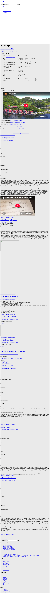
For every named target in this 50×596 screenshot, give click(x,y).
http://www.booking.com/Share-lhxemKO (21, 133)
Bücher (4, 576)
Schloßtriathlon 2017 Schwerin (10, 317)
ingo (16, 51)
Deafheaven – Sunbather (8, 368)
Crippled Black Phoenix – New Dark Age (31, 555)
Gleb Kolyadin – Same (7, 138)
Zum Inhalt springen (4, 6)
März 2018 (5, 562)
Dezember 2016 (6, 569)
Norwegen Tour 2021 (7, 49)
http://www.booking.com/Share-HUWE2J (15, 126)
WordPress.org (6, 592)
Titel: (1, 153)
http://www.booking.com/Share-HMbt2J (14, 124)
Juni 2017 (5, 565)
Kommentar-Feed (6, 591)
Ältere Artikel (3, 539)
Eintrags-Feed (5, 590)
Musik (1, 217)
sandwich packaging (7, 554)
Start (4, 8)
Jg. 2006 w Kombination (5, 363)
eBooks (4, 577)
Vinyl (4, 584)
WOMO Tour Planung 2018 (9, 296)
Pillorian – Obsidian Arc (8, 478)
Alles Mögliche (6, 574)
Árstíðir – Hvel (15, 554)
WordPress (11, 594)
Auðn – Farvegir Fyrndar (8, 220)
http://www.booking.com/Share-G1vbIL (18, 122)
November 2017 (6, 564)
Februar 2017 (5, 566)
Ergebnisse (2, 323)
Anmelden (5, 589)
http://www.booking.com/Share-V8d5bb (20, 130)
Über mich (5, 12)
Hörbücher (5, 579)
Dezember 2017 (6, 563)
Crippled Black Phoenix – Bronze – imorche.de (12, 555)
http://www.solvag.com (10, 57)
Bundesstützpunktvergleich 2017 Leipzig (13, 351)
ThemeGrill (23, 594)
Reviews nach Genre (7, 11)
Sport (1, 337)
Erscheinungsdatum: (4, 169)
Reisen (1, 135)
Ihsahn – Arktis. (5, 427)
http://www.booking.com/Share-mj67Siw (17, 128)
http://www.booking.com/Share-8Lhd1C (18, 120)
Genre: (1, 161)
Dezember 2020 (6, 561)
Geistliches (5, 578)
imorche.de (3, 1)
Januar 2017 (5, 567)
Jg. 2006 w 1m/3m (4, 361)
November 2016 (6, 570)
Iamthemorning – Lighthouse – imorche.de (11, 556)
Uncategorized (3, 314)
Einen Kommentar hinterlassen (9, 135)
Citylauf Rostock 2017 (7, 340)
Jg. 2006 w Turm (3, 362)
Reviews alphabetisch (7, 9)
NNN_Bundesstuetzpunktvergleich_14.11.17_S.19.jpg (11, 358)
